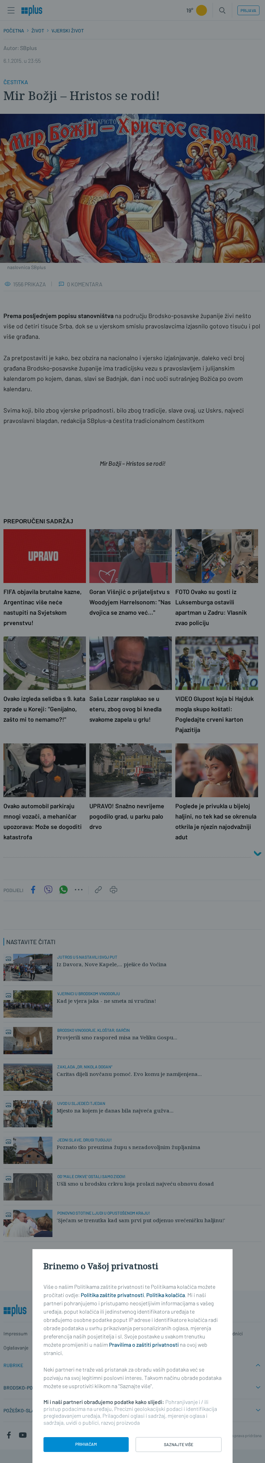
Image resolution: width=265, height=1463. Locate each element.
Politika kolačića (165, 1295)
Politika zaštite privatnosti (112, 1295)
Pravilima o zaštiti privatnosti (144, 1344)
